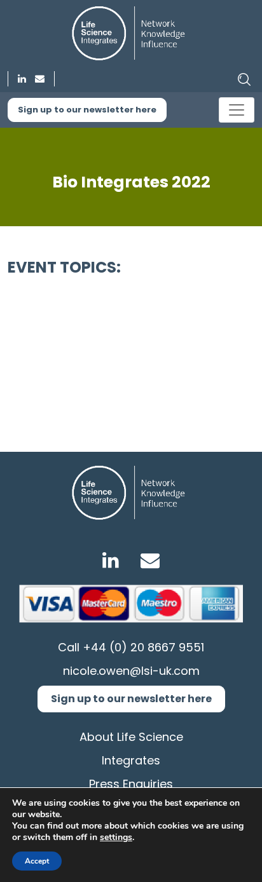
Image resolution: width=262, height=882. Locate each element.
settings (116, 837)
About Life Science (131, 737)
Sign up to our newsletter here (87, 110)
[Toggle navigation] (236, 110)
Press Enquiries (131, 784)
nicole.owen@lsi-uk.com (131, 671)
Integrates (131, 760)
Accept (37, 861)
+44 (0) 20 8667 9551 (143, 647)
